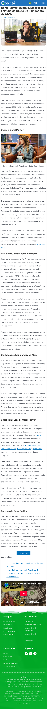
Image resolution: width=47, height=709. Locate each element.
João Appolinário (24, 449)
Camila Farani (31, 445)
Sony (39, 435)
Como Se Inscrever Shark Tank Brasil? (22, 570)
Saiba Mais (23, 553)
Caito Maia (37, 449)
